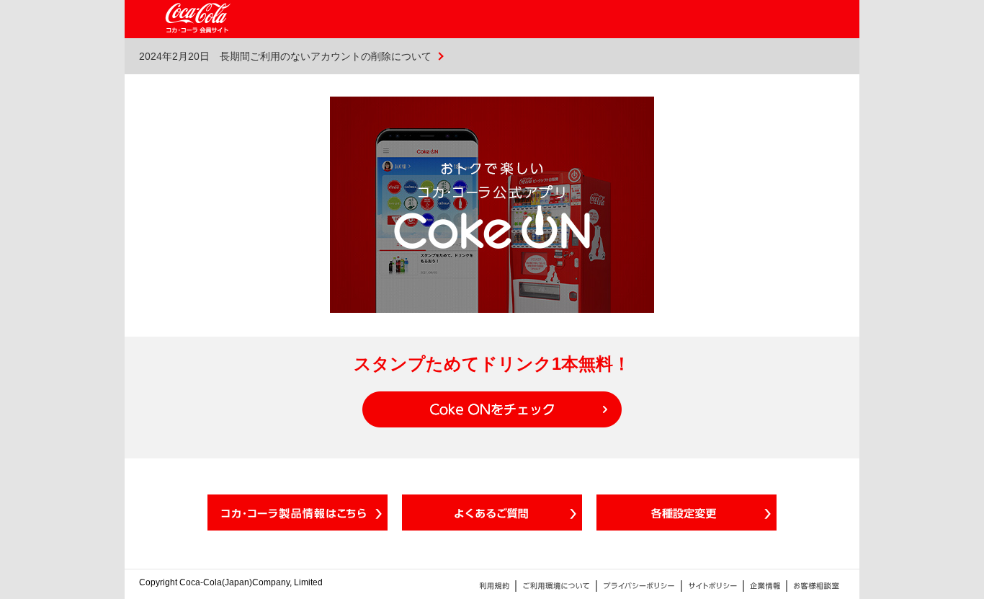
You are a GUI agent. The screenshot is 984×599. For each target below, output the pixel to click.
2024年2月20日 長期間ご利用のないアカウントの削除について (285, 56)
